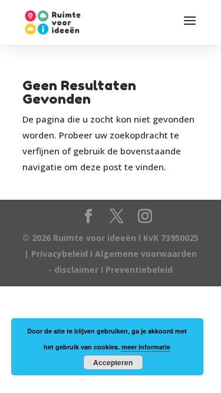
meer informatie (145, 346)
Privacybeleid (60, 253)
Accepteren (113, 362)
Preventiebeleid (139, 269)
